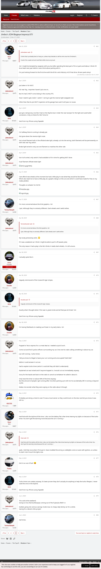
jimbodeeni (6, 37)
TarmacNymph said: (26, 224)
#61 (97, 46)
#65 (97, 153)
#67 (97, 199)
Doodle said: (24, 300)
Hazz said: (24, 438)
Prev (4, 41)
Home (6, 15)
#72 (97, 322)
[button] (30, 15)
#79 (97, 496)
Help (90, 562)
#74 (97, 393)
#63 (97, 108)
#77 (97, 458)
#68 (97, 218)
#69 (97, 252)
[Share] (94, 46)
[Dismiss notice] (98, 25)
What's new (24, 15)
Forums (14, 15)
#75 (97, 411)
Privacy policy (83, 562)
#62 (97, 80)
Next (22, 41)
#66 (97, 172)
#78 (97, 477)
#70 (97, 275)
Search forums (15, 19)
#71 (97, 294)
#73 (97, 341)
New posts (6, 19)
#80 (97, 515)
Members (37, 15)
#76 (97, 432)
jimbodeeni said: (25, 52)
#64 (97, 127)
